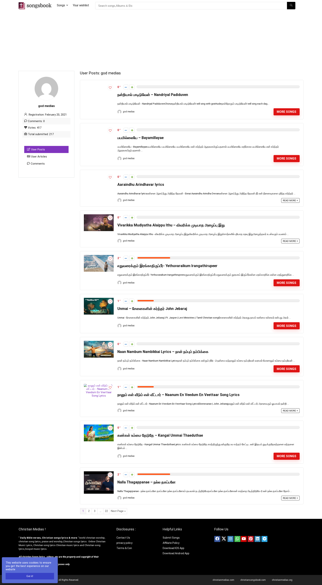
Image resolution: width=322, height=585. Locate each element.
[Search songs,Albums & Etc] (291, 5)
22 (106, 511)
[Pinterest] (251, 539)
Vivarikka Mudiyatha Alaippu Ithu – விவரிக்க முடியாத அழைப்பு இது (171, 225)
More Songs (286, 111)
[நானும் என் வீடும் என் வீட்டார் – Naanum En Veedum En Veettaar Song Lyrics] (99, 385)
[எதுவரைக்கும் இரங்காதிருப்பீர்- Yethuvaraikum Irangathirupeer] (99, 256)
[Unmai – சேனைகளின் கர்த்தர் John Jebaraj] (99, 299)
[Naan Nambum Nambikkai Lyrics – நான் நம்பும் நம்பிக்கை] (99, 342)
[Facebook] (217, 539)
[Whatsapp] (237, 539)
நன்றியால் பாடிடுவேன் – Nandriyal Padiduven (152, 95)
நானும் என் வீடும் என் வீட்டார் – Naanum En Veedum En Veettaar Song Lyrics (178, 395)
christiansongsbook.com (253, 580)
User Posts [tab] (38, 149)
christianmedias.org (282, 580)
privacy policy (124, 542)
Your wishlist (81, 5)
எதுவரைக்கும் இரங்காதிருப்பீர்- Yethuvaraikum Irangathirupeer (167, 266)
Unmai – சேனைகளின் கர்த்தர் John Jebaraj (152, 309)
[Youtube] (244, 539)
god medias (128, 111)
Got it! (29, 576)
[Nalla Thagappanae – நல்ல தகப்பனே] (99, 473)
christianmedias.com (223, 580)
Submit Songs (171, 537)
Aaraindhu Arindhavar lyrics (140, 184)
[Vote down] (125, 87)
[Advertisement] (161, 39)
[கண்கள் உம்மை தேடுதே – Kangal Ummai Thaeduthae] (99, 426)
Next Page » (118, 511)
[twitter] (224, 539)
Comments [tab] (38, 163)
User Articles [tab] (39, 156)
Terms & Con (124, 548)
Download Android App (176, 553)
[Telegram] (264, 539)
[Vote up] (132, 87)
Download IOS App (173, 548)
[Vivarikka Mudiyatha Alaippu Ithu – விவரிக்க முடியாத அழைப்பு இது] (99, 216)
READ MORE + (290, 200)
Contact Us (123, 537)
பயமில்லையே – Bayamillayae (140, 138)
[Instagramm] (230, 539)
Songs (61, 5)
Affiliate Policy (171, 542)
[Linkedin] (258, 539)
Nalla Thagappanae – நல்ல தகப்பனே (146, 482)
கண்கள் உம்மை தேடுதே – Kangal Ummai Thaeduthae (160, 435)
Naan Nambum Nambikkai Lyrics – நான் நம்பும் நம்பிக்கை (163, 352)
